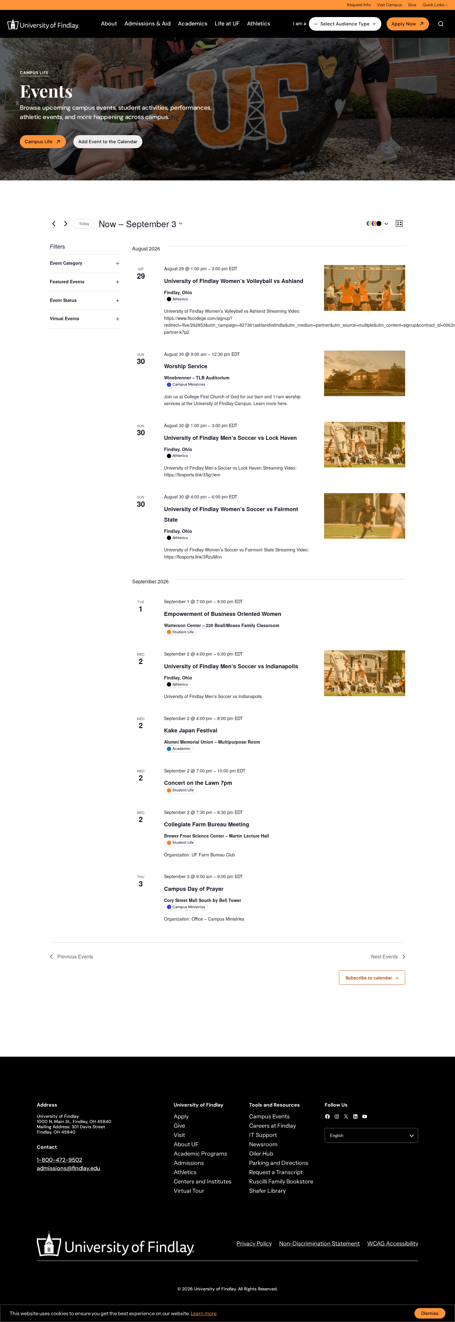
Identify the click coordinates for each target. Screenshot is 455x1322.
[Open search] (441, 24)
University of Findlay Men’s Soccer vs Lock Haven (230, 438)
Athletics (258, 23)
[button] (375, 223)
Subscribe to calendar (368, 978)
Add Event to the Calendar (107, 142)
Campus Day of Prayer (193, 889)
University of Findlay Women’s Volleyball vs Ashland (233, 281)
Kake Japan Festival (190, 730)
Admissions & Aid (147, 23)
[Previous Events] (53, 223)
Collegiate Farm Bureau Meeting (206, 824)
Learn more (204, 1313)
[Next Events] (65, 223)
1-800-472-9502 (59, 1160)
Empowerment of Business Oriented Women (222, 614)
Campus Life (39, 142)
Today (84, 223)
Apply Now (404, 24)
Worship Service (185, 366)
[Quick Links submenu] (446, 5)
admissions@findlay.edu (68, 1168)
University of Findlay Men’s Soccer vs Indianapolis (231, 666)
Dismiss (430, 1313)
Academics (192, 23)
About (109, 23)
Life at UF (227, 23)
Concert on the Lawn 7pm (198, 783)
